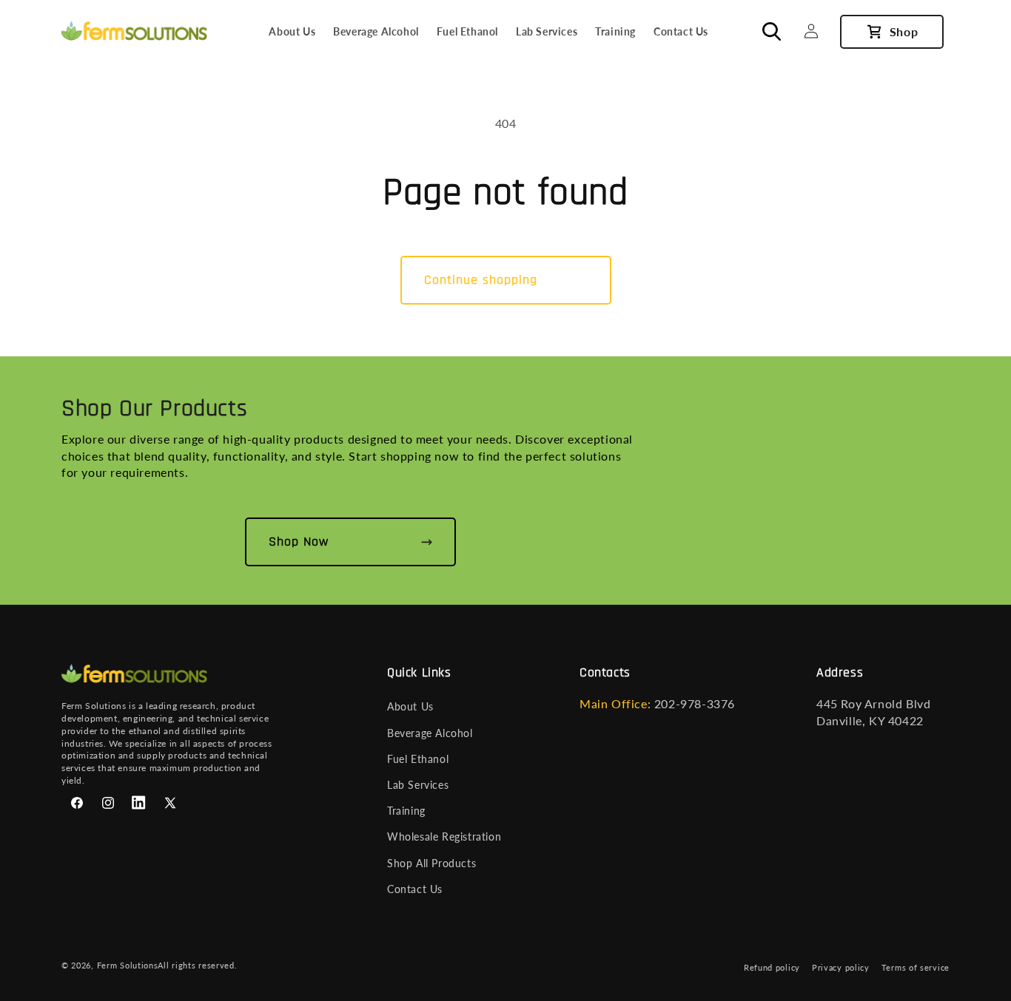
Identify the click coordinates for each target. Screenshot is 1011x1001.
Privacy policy (841, 967)
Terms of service (915, 967)
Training (406, 810)
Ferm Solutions (127, 965)
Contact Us (415, 889)
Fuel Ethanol (418, 759)
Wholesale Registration (444, 836)
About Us (410, 706)
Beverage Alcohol (430, 733)
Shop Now (299, 541)
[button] (778, 31)
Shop (904, 31)
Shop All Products (431, 863)
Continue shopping (480, 279)
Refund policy (772, 967)
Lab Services (418, 784)
